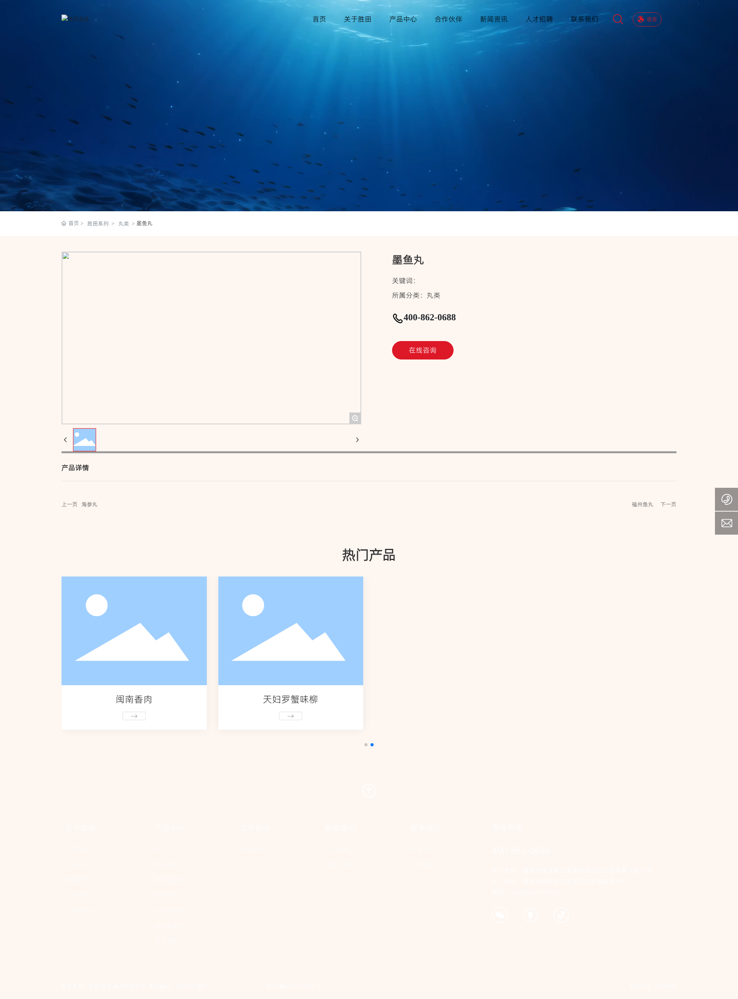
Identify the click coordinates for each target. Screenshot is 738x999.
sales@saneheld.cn (537, 892)
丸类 (123, 223)
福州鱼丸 (642, 504)
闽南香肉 (603, 699)
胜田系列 (98, 223)
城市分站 (640, 986)
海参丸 (89, 504)
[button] (365, 744)
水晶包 (134, 699)
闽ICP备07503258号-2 (293, 986)
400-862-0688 (430, 317)
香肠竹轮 (290, 699)
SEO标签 (665, 986)
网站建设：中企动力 (172, 986)
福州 (202, 986)
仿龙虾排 (447, 699)
